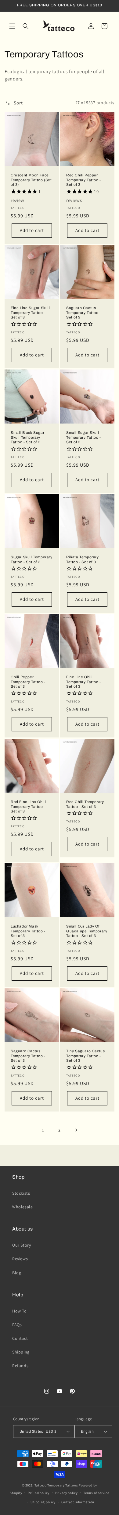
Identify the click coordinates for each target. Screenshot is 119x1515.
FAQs (17, 1324)
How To (19, 1311)
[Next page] (76, 1130)
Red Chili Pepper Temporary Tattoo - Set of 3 (83, 180)
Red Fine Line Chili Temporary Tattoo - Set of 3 (28, 806)
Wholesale (22, 1207)
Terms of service (96, 1493)
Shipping (21, 1352)
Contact (20, 1338)
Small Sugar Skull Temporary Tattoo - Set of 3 (83, 437)
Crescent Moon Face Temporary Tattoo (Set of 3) (31, 180)
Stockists (21, 1193)
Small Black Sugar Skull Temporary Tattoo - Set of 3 (27, 437)
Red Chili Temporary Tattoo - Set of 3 (85, 804)
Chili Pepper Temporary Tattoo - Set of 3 (28, 682)
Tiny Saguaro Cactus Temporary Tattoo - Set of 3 (85, 1056)
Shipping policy (43, 1502)
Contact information (77, 1502)
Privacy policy (66, 1493)
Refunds (20, 1365)
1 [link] (43, 1130)
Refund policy (38, 1493)
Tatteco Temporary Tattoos (56, 1485)
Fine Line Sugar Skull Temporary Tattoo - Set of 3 (30, 312)
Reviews (20, 1258)
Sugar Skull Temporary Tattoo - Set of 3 (31, 559)
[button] (12, 26)
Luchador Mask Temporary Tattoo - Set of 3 (28, 931)
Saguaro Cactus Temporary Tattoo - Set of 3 (83, 312)
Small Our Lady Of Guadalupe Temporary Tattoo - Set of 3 (86, 931)
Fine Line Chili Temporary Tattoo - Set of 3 (83, 682)
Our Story (21, 1245)
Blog (16, 1272)
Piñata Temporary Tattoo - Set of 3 (82, 559)
